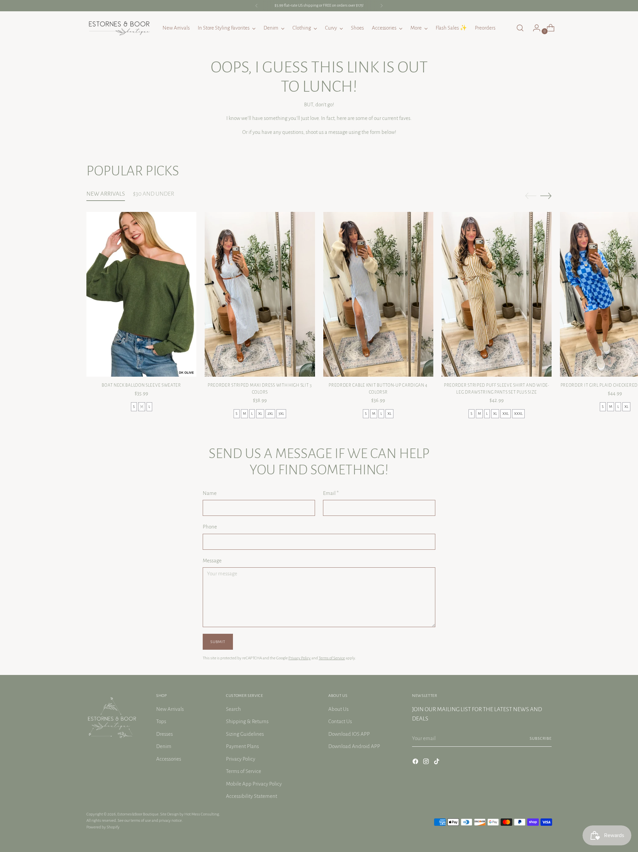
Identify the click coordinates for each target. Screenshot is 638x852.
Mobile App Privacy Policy (254, 784)
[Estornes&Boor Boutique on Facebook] (416, 762)
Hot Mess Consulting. (202, 814)
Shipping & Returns (247, 721)
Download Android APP (354, 746)
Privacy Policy (299, 658)
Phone (210, 526)
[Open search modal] (520, 28)
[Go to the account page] (534, 28)
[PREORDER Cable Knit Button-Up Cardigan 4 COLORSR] (378, 294)
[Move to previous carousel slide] (530, 196)
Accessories (168, 759)
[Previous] (256, 5)
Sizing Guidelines (245, 734)
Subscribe (541, 738)
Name (210, 493)
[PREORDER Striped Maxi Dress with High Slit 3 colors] (260, 294)
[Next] (381, 5)
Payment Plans (242, 746)
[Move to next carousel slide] (546, 195)
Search (233, 709)
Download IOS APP (349, 734)
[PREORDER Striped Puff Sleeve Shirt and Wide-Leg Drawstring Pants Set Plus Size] (497, 294)
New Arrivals (170, 709)
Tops (161, 721)
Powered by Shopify (103, 827)
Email (331, 493)
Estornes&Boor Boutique (138, 814)
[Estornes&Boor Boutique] (119, 28)
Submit (217, 641)
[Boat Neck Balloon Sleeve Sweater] (141, 294)
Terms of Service (332, 658)
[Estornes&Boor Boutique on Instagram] (427, 762)
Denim (163, 746)
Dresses (164, 734)
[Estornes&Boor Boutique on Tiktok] (437, 762)
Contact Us (340, 721)
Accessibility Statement (251, 796)
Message (212, 560)
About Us (338, 709)
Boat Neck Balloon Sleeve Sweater (141, 385)
